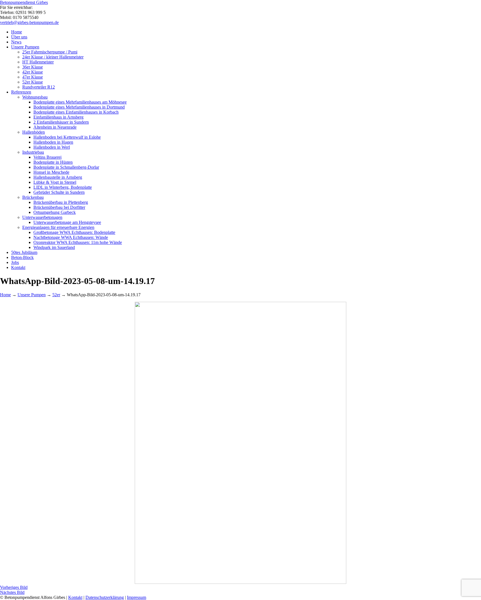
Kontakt (75, 597)
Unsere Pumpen (32, 294)
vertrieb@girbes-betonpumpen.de (29, 22)
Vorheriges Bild (14, 587)
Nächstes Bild (12, 592)
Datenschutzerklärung (104, 597)
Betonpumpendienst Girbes (24, 2)
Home (5, 294)
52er (56, 294)
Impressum (136, 597)
